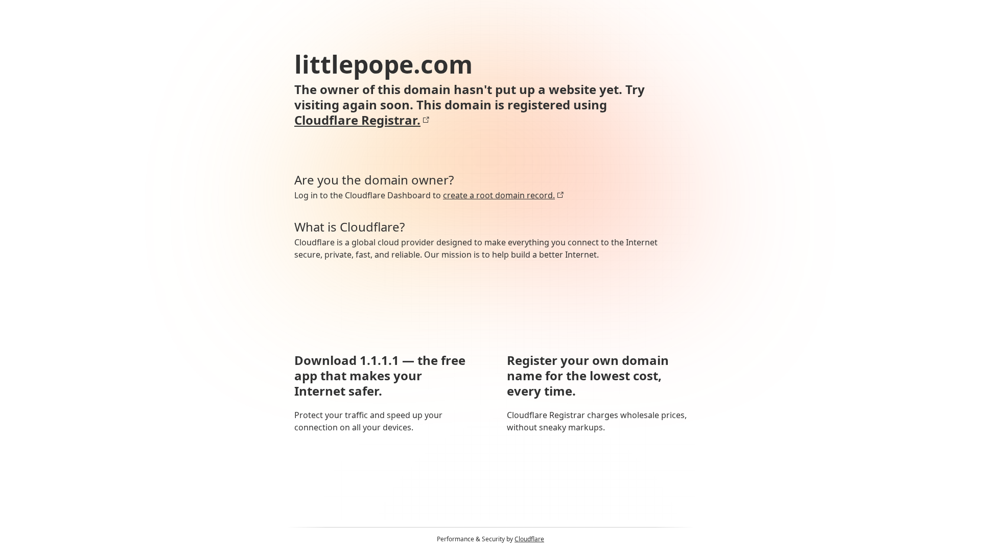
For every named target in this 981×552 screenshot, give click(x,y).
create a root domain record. (499, 195)
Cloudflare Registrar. (357, 120)
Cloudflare (529, 539)
